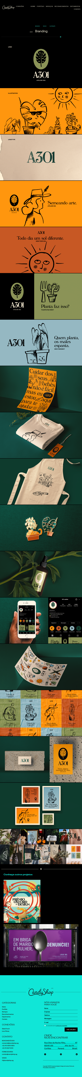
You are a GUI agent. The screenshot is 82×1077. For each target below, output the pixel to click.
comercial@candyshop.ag (10, 1043)
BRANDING (37, 26)
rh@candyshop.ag (7, 1060)
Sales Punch (6, 1028)
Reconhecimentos (61, 6)
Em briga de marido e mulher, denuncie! (33, 958)
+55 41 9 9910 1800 (8, 1045)
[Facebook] (45, 1054)
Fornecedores (7, 1051)
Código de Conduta (64, 1066)
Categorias (9, 1002)
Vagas (4, 1058)
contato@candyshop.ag (9, 1054)
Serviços (49, 6)
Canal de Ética (52, 1067)
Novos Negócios (8, 1040)
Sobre (33, 6)
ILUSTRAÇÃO (52, 26)
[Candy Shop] (8, 8)
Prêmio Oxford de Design (14, 915)
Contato (77, 9)
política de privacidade (61, 1025)
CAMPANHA (72, 956)
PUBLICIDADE (35, 917)
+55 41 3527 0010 (7, 1048)
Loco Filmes (5, 1031)
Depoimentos (75, 6)
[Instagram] (61, 1054)
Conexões (20, 6)
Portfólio (40, 6)
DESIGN (44, 26)
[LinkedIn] (77, 1054)
